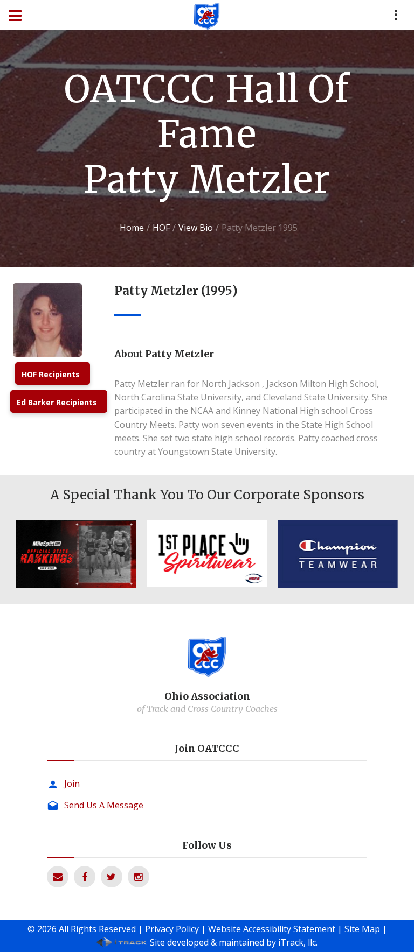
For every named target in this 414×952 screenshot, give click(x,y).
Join (72, 783)
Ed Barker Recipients (57, 402)
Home (132, 228)
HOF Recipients (51, 374)
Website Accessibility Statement (271, 929)
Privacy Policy (172, 929)
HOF (161, 228)
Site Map (362, 929)
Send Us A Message (103, 805)
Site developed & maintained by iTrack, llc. (234, 942)
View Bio (195, 228)
